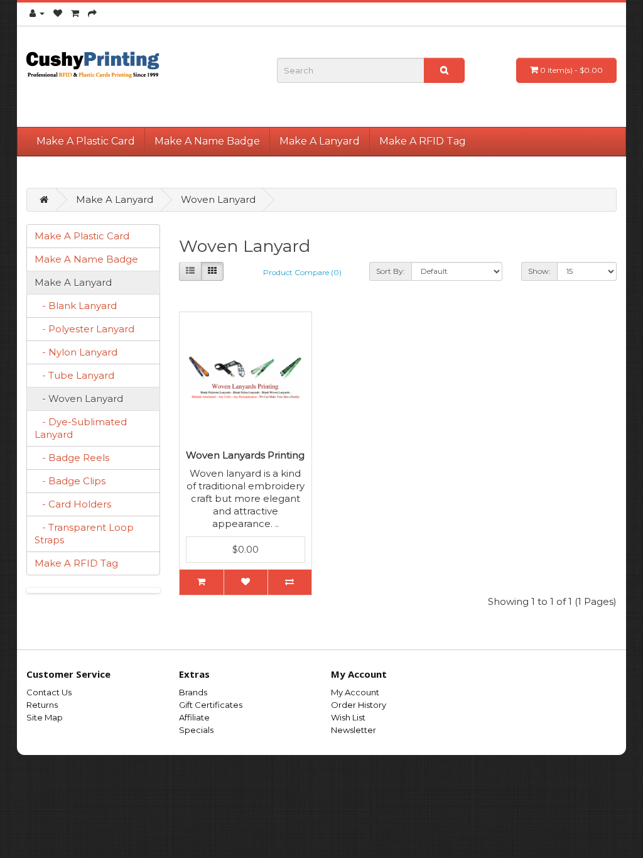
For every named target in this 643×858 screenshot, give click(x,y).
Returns (42, 705)
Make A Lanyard (319, 141)
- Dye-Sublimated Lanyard (81, 428)
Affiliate (194, 717)
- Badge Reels (72, 458)
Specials (196, 730)
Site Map (44, 717)
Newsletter (353, 730)
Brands (193, 692)
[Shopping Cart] (75, 13)
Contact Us (49, 692)
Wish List (348, 717)
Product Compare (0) (302, 272)
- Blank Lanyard (76, 306)
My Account (355, 692)
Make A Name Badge (207, 141)
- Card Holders (73, 504)
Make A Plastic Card (85, 141)
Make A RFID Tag (422, 141)
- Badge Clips (70, 481)
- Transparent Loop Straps (84, 533)
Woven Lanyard (218, 199)
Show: (539, 271)
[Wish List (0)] (57, 13)
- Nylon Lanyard (76, 352)
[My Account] (37, 13)
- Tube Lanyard (74, 375)
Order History (358, 705)
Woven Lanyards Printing (245, 455)
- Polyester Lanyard (84, 329)
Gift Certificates (210, 705)
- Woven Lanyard (79, 399)
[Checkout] (92, 13)
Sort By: (390, 271)
